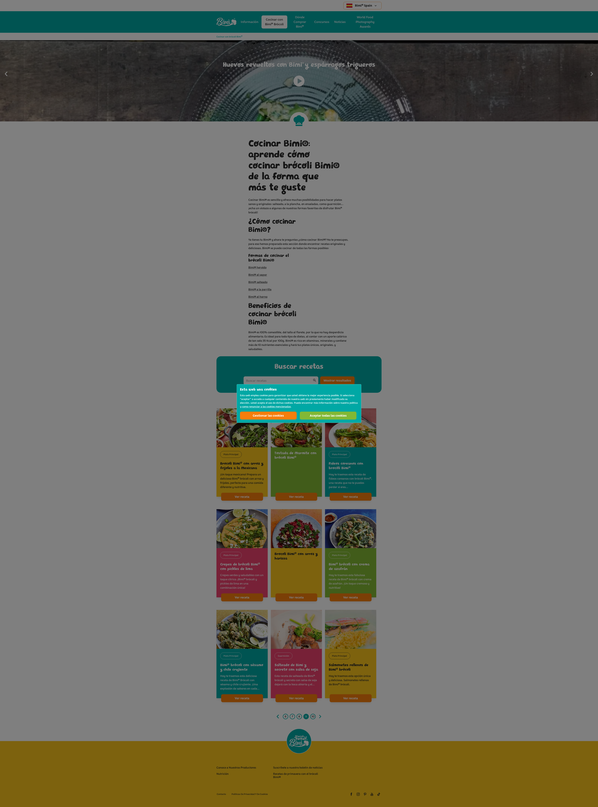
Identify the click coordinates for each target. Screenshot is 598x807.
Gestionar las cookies (268, 415)
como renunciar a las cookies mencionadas (266, 406)
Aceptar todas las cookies (328, 415)
